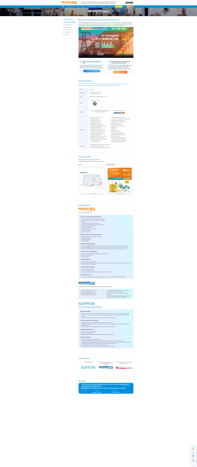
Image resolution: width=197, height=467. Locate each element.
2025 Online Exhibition (91, 71)
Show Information (70, 6)
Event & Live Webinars (92, 6)
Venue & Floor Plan (68, 27)
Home (94, 14)
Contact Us (110, 6)
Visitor (83, 6)
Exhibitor (78, 6)
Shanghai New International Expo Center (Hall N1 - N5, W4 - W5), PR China (96, 3)
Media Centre (102, 6)
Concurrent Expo (68, 32)
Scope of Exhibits (68, 29)
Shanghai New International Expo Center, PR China (98, 96)
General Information (68, 24)
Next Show (67, 34)
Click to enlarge (93, 193)
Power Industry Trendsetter (70, 22)
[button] (193, 449)
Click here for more (120, 72)
